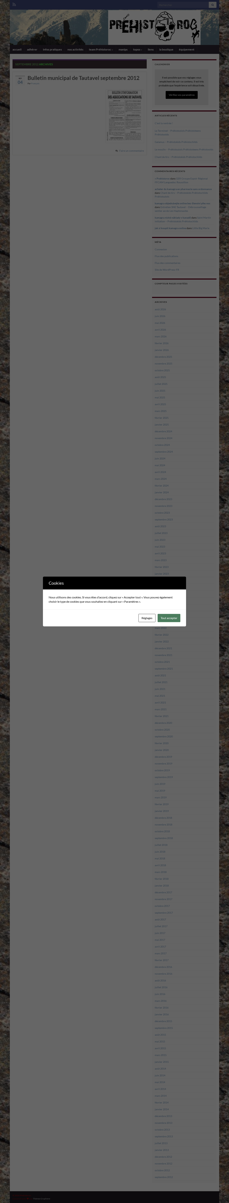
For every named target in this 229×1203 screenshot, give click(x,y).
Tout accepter (169, 618)
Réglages (147, 618)
